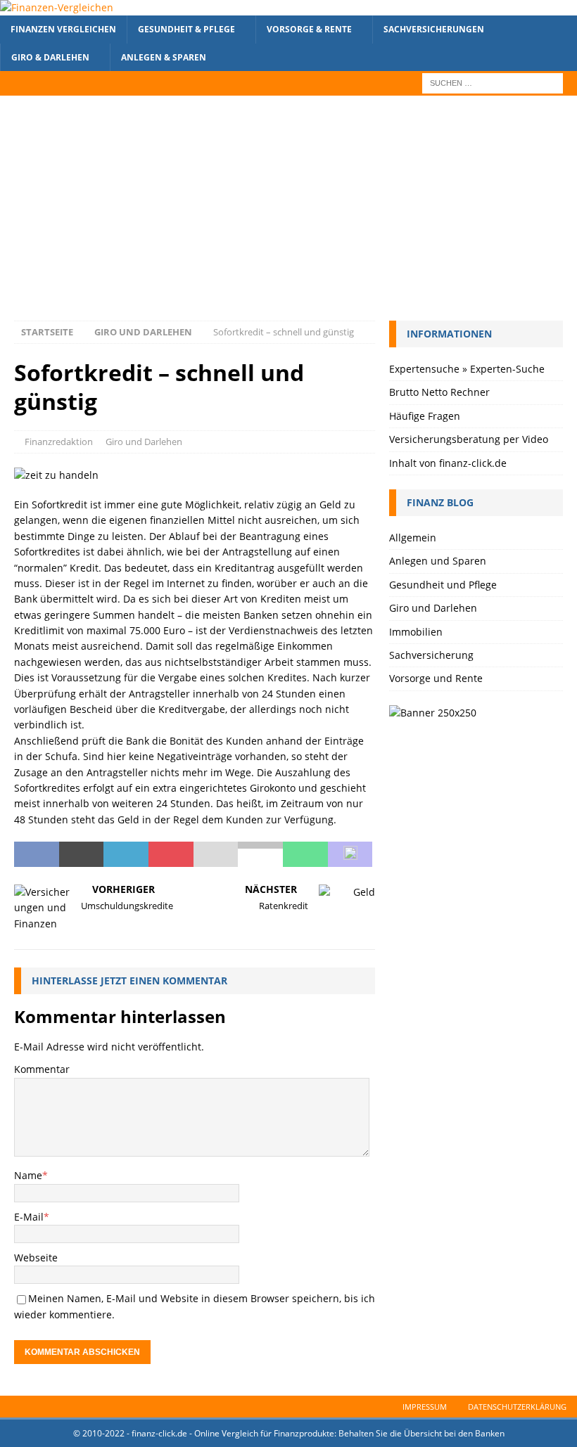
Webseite (36, 1257)
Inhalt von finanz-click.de (448, 463)
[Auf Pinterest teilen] (171, 854)
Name (28, 1175)
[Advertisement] (288, 215)
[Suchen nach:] (492, 82)
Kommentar (42, 1069)
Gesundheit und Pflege (443, 584)
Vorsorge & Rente (309, 29)
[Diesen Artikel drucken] (260, 854)
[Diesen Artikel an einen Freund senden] (216, 854)
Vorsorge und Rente (436, 678)
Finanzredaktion (59, 441)
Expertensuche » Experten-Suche (467, 368)
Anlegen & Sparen (163, 57)
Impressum (424, 1406)
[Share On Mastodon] (350, 854)
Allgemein (412, 537)
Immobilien (416, 631)
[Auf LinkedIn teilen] (125, 854)
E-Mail (29, 1216)
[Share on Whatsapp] (305, 854)
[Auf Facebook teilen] (36, 854)
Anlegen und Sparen (437, 560)
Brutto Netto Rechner (439, 392)
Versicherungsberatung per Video (468, 439)
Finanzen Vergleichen (63, 29)
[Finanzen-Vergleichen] (56, 7)
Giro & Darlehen (50, 57)
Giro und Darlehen (144, 441)
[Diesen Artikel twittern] (81, 854)
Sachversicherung (431, 655)
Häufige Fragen (424, 416)
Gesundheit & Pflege (186, 29)
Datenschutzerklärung (517, 1406)
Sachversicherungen (433, 29)
